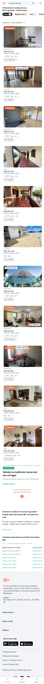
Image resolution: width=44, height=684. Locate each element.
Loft (3, 543)
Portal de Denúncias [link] (9, 652)
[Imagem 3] (25, 85)
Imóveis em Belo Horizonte (16, 543)
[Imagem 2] (24, 85)
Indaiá (30, 543)
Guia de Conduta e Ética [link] (10, 664)
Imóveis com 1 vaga (9, 564)
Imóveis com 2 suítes (9, 561)
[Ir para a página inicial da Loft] (4, 3)
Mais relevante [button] (17, 22)
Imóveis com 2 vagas (9, 567)
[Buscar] (33, 3)
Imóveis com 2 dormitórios (11, 551)
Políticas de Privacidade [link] (10, 656)
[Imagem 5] (28, 85)
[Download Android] (10, 643)
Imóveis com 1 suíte (8, 557)
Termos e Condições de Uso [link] (12, 660)
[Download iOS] (26, 643)
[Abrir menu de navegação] (40, 3)
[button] (22, 612)
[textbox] (21, 3)
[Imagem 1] (22, 85)
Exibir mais (6, 529)
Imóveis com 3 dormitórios (11, 554)
